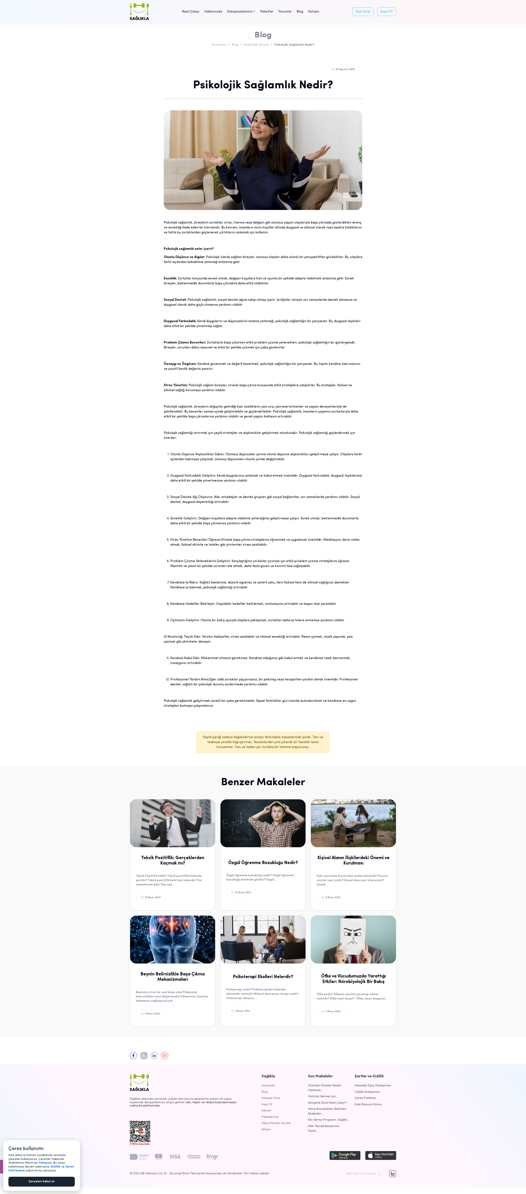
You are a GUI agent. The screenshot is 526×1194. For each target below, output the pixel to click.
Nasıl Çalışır (191, 11)
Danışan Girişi (271, 1098)
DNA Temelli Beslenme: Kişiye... (324, 1129)
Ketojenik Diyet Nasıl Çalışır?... (328, 1102)
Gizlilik (55, 1166)
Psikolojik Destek (256, 44)
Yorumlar (285, 11)
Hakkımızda (213, 11)
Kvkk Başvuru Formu (368, 1104)
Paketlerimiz (270, 1117)
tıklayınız (45, 1162)
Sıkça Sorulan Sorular (276, 1123)
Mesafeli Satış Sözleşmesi (373, 1085)
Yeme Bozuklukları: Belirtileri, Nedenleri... (327, 1111)
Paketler (266, 11)
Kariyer (266, 1110)
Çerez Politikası (365, 1098)
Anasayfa (219, 44)
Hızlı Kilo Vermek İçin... (323, 1096)
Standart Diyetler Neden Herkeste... (324, 1088)
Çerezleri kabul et (42, 1181)
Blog (300, 11)
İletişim (313, 11)
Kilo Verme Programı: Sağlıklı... (329, 1119)
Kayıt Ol (387, 11)
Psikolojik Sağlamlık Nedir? (294, 44)
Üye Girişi (363, 11)
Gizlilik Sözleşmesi (367, 1092)
